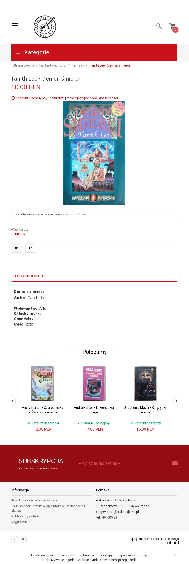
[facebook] (14, 539)
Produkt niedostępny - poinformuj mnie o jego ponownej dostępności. (67, 98)
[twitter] (23, 539)
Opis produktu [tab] (30, 276)
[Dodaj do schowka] (16, 248)
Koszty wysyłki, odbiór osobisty (34, 500)
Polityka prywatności (26, 516)
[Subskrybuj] (175, 463)
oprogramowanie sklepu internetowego (154, 539)
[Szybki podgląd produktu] (57, 368)
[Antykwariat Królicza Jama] (45, 26)
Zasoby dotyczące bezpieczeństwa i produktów (51, 214)
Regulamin (19, 522)
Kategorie (36, 52)
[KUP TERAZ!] (57, 392)
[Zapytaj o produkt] (31, 248)
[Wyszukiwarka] (157, 27)
